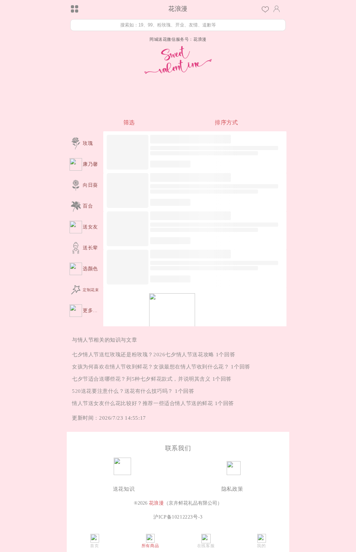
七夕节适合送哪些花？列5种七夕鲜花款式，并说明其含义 (141, 379)
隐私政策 (232, 489)
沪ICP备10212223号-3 (178, 517)
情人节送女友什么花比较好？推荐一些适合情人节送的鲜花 (142, 403)
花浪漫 (156, 503)
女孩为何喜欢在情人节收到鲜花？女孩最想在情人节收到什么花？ (150, 367)
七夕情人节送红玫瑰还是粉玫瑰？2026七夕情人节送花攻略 (143, 354)
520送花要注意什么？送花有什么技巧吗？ (122, 391)
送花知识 (124, 489)
